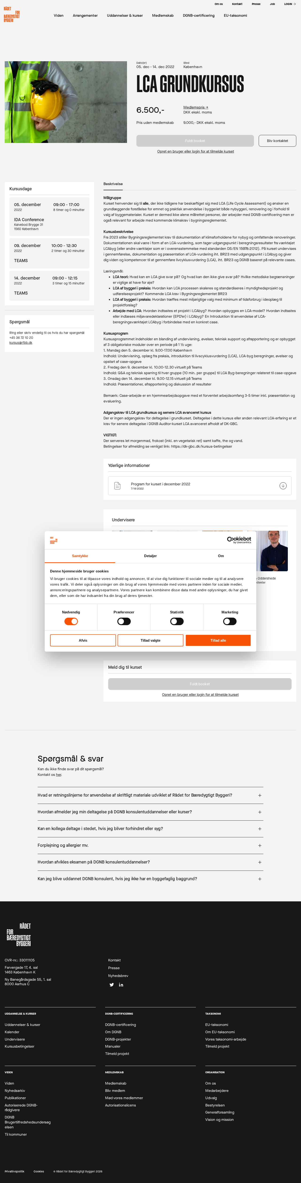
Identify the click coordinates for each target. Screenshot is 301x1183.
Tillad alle (218, 640)
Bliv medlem (115, 1090)
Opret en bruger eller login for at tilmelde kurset (195, 151)
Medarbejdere (217, 1090)
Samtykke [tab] (80, 556)
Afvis (83, 640)
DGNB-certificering (120, 1024)
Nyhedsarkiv (15, 1090)
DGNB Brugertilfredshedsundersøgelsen (28, 1122)
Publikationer (15, 1098)
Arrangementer (85, 15)
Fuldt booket (195, 141)
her (58, 774)
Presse (114, 968)
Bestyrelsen (215, 1105)
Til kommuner (16, 1134)
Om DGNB (113, 1032)
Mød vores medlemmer (124, 1098)
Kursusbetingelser (19, 1046)
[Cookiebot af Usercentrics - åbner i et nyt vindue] (230, 540)
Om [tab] (221, 556)
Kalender (12, 1032)
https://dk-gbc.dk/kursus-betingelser (201, 446)
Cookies (39, 1171)
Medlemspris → (195, 107)
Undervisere (15, 1039)
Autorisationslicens (120, 1105)
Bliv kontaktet (277, 141)
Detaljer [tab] (150, 556)
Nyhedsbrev (118, 975)
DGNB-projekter (118, 1039)
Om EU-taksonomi (220, 1032)
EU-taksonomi (216, 1024)
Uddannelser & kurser (22, 1024)
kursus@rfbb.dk (20, 342)
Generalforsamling (219, 1112)
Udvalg (211, 1098)
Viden (9, 1083)
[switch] (124, 621)
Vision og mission (219, 1119)
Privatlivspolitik (14, 1171)
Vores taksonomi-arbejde (225, 1039)
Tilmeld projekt (117, 1053)
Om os (210, 1083)
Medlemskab (115, 1083)
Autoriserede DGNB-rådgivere (21, 1108)
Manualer (112, 1046)
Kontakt (114, 960)
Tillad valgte (150, 640)
